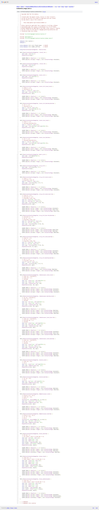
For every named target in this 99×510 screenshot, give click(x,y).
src (56, 6)
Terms (15, 508)
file (44, 11)
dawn (18, 6)
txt (93, 508)
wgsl (66, 6)
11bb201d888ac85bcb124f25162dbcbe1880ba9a (39, 6)
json (96, 508)
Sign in (96, 2)
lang (62, 6)
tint (59, 6)
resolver (71, 6)
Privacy (11, 508)
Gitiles (8, 508)
